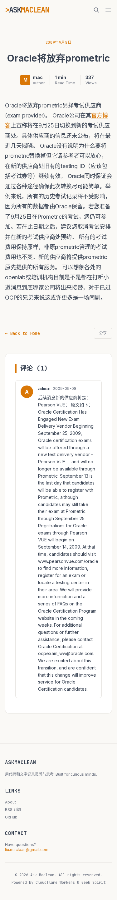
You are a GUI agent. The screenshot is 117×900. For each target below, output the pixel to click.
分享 (103, 333)
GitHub (11, 817)
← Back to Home (22, 333)
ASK (29, 10)
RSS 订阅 (13, 809)
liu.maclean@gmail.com (26, 849)
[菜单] (108, 10)
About (10, 802)
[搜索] (96, 10)
